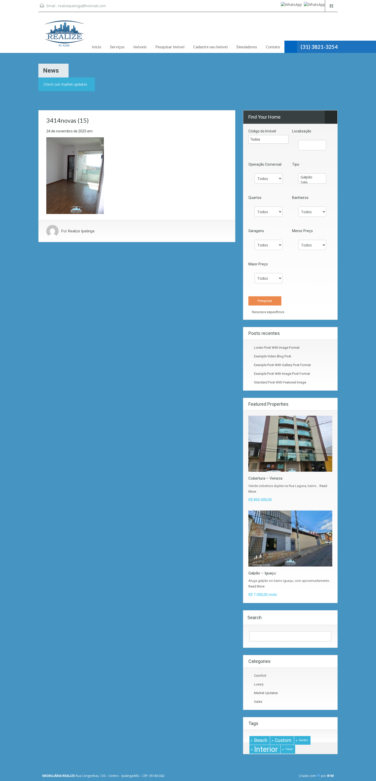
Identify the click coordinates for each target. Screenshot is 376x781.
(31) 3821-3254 (319, 46)
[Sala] (312, 182)
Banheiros (300, 198)
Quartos (254, 198)
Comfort (260, 675)
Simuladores (246, 46)
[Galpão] (312, 177)
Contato (273, 46)
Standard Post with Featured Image (280, 382)
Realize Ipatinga (81, 231)
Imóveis (140, 46)
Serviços (117, 46)
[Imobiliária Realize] (64, 36)
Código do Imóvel (262, 131)
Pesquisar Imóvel (169, 46)
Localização (301, 131)
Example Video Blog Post (272, 356)
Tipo (295, 164)
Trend (289, 749)
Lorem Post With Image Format (277, 347)
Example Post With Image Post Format (282, 374)
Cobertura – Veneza (265, 478)
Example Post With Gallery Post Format (282, 365)
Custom (283, 740)
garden (303, 740)
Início (96, 46)
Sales (258, 702)
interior (266, 749)
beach (260, 740)
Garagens (256, 231)
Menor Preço (302, 231)
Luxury (258, 684)
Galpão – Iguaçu (262, 573)
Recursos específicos (267, 312)
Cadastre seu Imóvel (210, 46)
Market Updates (266, 693)
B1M (330, 776)
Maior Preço (258, 264)
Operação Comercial (264, 164)
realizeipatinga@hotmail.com (82, 5)
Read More (256, 586)
